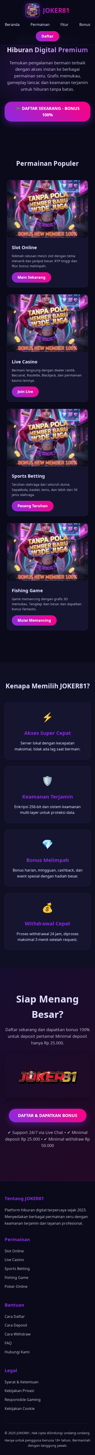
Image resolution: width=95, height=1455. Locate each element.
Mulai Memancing (34, 620)
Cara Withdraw (18, 1334)
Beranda (12, 24)
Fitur (64, 24)
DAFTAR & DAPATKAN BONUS (47, 1115)
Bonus (84, 24)
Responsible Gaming (23, 1399)
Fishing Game (16, 1277)
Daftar (47, 36)
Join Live (25, 391)
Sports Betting (17, 1268)
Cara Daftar (15, 1316)
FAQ (8, 1343)
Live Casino (14, 1259)
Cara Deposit (16, 1325)
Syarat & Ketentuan (22, 1381)
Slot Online (14, 1250)
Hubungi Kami (17, 1351)
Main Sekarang (31, 277)
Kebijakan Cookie (20, 1408)
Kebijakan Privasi (19, 1390)
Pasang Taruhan (33, 505)
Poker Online (16, 1286)
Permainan (40, 24)
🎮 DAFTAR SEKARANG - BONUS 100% (48, 112)
